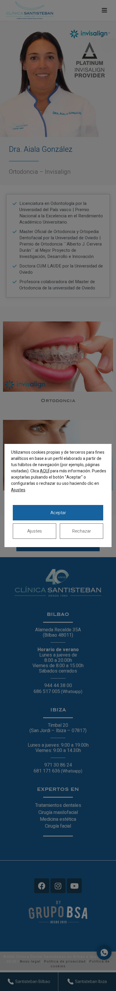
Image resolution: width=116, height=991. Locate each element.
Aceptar (58, 512)
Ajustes (18, 490)
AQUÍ (44, 471)
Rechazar (81, 531)
